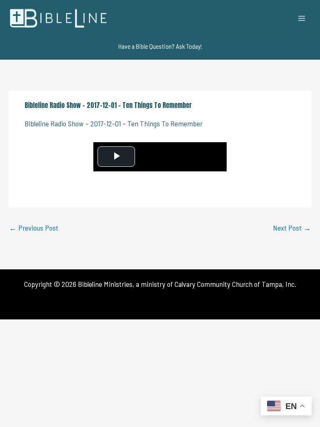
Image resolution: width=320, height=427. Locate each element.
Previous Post (33, 227)
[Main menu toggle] (302, 18)
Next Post (292, 227)
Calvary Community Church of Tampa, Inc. (235, 284)
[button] (160, 46)
